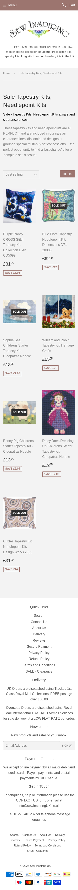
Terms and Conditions (39, 665)
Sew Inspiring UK (40, 865)
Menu (12, 5)
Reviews (39, 640)
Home (6, 73)
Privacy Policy (39, 653)
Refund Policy (39, 659)
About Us (39, 628)
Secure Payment (39, 646)
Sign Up (67, 745)
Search (39, 615)
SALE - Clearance (39, 671)
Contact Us (39, 622)
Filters (67, 174)
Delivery (39, 634)
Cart (71, 5)
